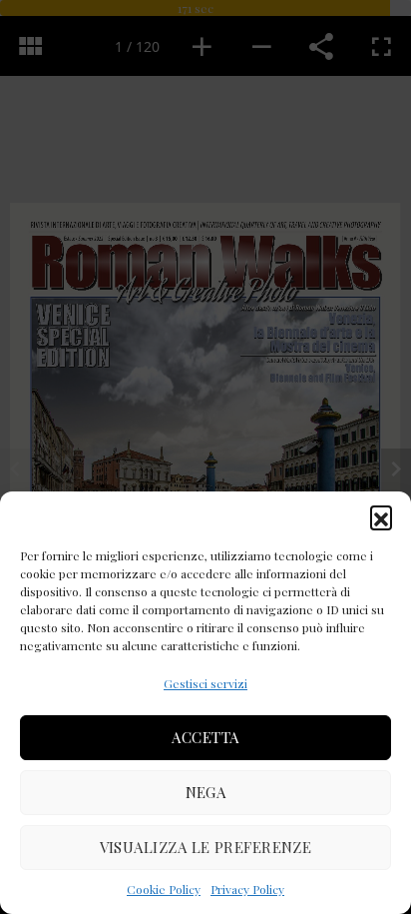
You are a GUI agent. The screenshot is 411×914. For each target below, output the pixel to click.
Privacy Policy (247, 889)
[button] (381, 516)
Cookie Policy (164, 889)
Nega (206, 792)
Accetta (205, 737)
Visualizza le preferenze (206, 847)
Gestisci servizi (205, 683)
